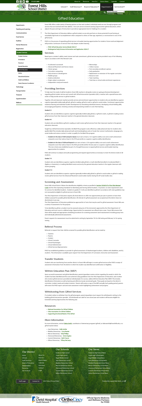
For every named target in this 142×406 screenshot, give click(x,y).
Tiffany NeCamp (66, 340)
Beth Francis (65, 338)
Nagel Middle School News (96, 358)
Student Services (22, 52)
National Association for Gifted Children (60, 309)
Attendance (21, 59)
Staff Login (22, 381)
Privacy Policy (55, 381)
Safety (20, 73)
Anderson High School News (97, 353)
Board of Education (91, 7)
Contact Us (35, 381)
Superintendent (21, 99)
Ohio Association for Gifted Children (59, 311)
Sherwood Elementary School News (99, 368)
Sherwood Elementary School (65, 368)
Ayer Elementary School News (97, 360)
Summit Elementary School (64, 371)
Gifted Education (23, 70)
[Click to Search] (105, 13)
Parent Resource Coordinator (26, 83)
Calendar (114, 1)
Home (24, 355)
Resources (86, 1)
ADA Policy (46, 381)
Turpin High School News (96, 355)
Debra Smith (68, 323)
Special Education (23, 66)
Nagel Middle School (62, 358)
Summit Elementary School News (98, 371)
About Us (77, 1)
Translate (120, 14)
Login (40, 370)
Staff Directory (75, 7)
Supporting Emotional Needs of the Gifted (61, 314)
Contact (122, 1)
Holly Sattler (63, 329)
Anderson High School (63, 353)
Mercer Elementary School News (98, 365)
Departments (106, 7)
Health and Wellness (23, 80)
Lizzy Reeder (65, 331)
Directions (42, 365)
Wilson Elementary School (64, 373)
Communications (21, 33)
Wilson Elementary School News (98, 373)
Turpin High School (61, 355)
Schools (63, 7)
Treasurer (19, 95)
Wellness (18, 102)
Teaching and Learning (23, 29)
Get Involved (119, 7)
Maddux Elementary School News (98, 363)
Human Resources (21, 45)
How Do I (94, 1)
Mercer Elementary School (64, 365)
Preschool (21, 63)
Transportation (20, 91)
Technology (19, 87)
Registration (20, 49)
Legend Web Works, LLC (117, 381)
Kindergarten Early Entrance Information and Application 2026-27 (68, 49)
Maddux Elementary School (64, 363)
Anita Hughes (67, 336)
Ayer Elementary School (63, 360)
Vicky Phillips (65, 334)
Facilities (18, 41)
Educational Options (23, 76)
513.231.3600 (35, 1)
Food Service (20, 37)
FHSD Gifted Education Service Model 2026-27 (62, 47)
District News (104, 1)
